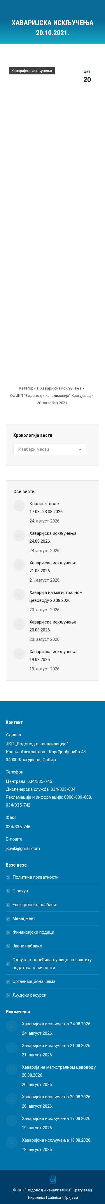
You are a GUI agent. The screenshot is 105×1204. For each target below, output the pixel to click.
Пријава (71, 1197)
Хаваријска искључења (31, 71)
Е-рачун (20, 891)
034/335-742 (18, 805)
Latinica (54, 1197)
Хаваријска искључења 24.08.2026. (52, 537)
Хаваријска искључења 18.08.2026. (56, 1140)
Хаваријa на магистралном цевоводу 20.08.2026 (56, 596)
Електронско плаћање (35, 904)
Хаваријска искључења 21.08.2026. (52, 566)
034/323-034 (63, 789)
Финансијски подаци (33, 932)
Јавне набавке (27, 946)
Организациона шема (34, 981)
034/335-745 (39, 781)
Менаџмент (24, 918)
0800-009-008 (77, 797)
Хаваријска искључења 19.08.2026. (52, 655)
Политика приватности (36, 877)
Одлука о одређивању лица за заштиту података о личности (52, 963)
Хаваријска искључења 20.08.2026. (52, 626)
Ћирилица (36, 1197)
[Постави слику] (19, 506)
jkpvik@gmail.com (23, 848)
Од (50, 395)
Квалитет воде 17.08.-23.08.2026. (46, 507)
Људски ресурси (29, 995)
